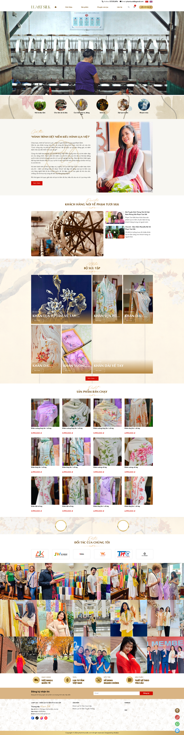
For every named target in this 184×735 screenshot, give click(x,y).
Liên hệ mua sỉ (146, 7)
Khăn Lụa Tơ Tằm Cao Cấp (82, 706)
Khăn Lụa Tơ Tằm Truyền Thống (84, 709)
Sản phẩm (84, 7)
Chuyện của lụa (102, 7)
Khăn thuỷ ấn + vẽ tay (132, 428)
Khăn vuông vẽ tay (100, 467)
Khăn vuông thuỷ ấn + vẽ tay (41, 428)
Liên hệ (119, 7)
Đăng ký (146, 693)
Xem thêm (36, 183)
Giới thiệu (68, 7)
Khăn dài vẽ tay (36, 506)
